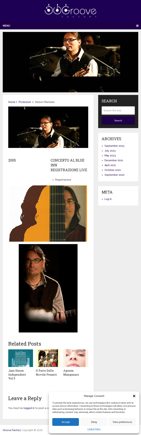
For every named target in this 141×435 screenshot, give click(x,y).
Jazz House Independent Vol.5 (17, 374)
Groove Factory (12, 430)
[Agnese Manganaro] (75, 358)
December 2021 (114, 160)
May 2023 (110, 155)
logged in (29, 408)
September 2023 (114, 145)
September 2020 (114, 174)
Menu (6, 25)
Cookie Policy (94, 429)
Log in (108, 199)
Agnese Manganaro (71, 372)
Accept (66, 421)
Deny (94, 421)
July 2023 (110, 150)
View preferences (122, 421)
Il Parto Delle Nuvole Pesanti (46, 372)
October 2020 (113, 170)
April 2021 (110, 165)
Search (118, 120)
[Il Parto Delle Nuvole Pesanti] (48, 358)
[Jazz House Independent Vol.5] (20, 358)
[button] (134, 396)
